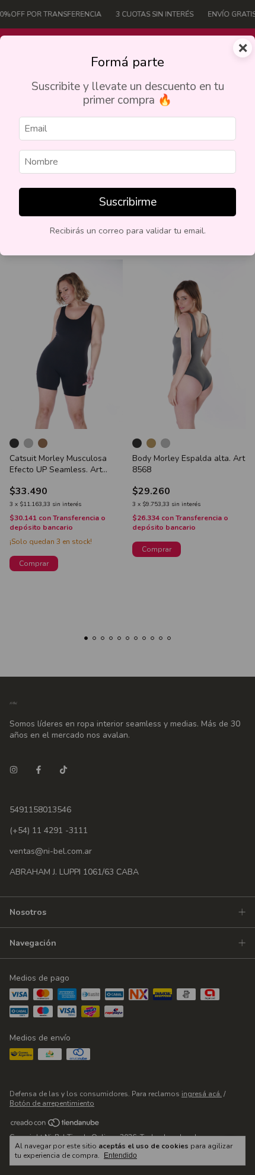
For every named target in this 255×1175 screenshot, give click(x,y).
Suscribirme (128, 202)
